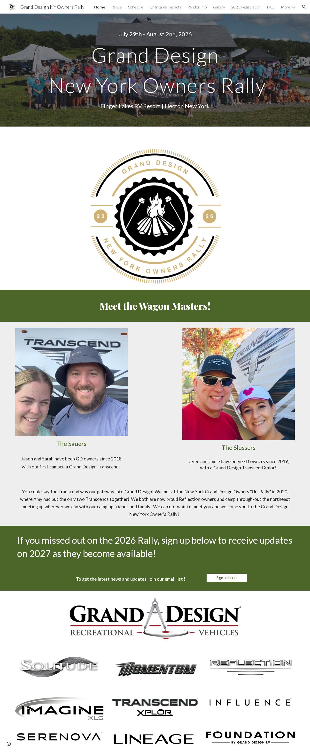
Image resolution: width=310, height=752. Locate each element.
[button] (304, 7)
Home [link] (99, 7)
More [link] (285, 7)
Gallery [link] (219, 7)
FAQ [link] (271, 7)
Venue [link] (116, 7)
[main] (155, 34)
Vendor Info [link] (197, 7)
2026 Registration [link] (246, 7)
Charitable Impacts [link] (165, 7)
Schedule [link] (135, 7)
